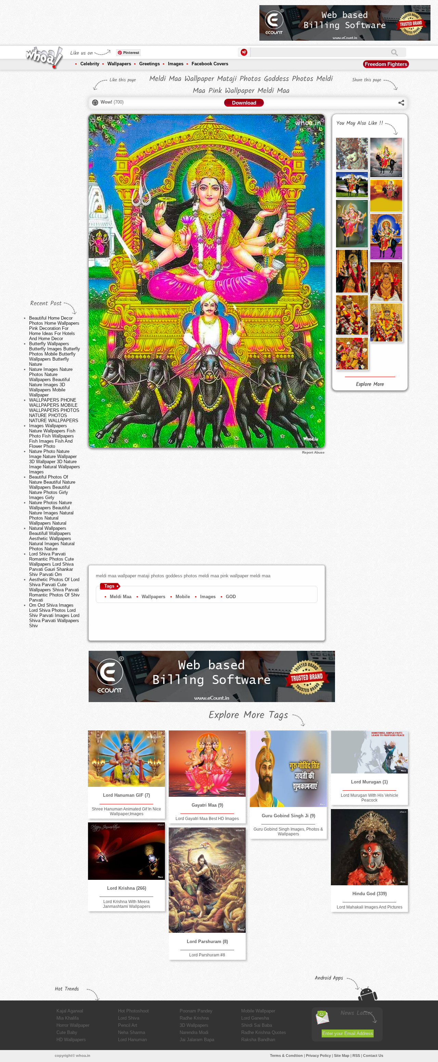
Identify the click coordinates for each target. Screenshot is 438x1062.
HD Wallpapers (71, 1039)
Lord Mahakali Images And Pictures (369, 907)
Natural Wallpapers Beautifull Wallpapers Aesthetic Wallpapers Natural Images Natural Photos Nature (52, 538)
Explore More (370, 384)
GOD (231, 596)
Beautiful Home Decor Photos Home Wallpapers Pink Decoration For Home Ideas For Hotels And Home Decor (54, 328)
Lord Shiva (128, 1018)
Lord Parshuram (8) (207, 941)
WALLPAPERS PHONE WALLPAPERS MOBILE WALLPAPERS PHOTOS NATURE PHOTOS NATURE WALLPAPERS (54, 410)
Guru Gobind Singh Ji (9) (288, 815)
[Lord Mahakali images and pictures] (369, 847)
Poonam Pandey (196, 1010)
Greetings (149, 63)
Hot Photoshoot (133, 1010)
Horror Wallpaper (72, 1025)
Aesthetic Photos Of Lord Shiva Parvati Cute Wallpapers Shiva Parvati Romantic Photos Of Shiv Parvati (54, 590)
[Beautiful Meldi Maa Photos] (352, 271)
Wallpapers (119, 63)
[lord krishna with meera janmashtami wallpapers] (126, 851)
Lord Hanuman (132, 1039)
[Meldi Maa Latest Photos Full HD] (386, 195)
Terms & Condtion (286, 1055)
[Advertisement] (129, 20)
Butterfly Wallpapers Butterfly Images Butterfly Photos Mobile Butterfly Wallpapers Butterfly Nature (54, 354)
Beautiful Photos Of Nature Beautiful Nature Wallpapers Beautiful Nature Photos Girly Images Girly (52, 487)
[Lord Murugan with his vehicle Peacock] (369, 752)
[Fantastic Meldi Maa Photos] (386, 236)
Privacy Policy (318, 1055)
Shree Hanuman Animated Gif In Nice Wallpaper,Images (126, 811)
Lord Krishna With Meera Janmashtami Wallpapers (126, 904)
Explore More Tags (248, 715)
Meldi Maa (120, 596)
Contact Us (373, 1055)
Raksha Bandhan (258, 1039)
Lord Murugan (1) (369, 781)
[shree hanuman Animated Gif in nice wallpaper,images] (126, 758)
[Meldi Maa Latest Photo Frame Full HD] (386, 281)
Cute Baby (66, 1032)
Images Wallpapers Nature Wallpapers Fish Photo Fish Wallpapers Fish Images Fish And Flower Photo (52, 436)
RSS (356, 1055)
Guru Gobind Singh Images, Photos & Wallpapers (288, 831)
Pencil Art (127, 1025)
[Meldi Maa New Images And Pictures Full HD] (386, 322)
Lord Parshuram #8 (207, 955)
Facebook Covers (210, 63)
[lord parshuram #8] (207, 880)
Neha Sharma (131, 1032)
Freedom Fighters (386, 64)
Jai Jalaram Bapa (197, 1039)
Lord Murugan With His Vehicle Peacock (369, 798)
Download (244, 103)
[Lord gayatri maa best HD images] (207, 763)
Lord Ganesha (255, 1018)
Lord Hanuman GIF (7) (126, 795)
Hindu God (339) (369, 893)
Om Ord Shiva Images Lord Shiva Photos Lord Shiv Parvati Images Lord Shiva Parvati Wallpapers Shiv (54, 615)
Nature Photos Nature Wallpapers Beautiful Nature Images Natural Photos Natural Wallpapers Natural (51, 513)
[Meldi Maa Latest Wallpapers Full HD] (352, 315)
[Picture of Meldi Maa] (352, 223)
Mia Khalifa (67, 1018)
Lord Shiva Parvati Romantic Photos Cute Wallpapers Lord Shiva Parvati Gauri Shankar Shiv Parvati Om (51, 564)
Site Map (341, 1055)
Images (175, 63)
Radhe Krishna (194, 1018)
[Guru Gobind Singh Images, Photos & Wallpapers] (288, 768)
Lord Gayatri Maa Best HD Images (207, 818)
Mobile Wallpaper (258, 1010)
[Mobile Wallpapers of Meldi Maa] (352, 353)
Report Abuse (313, 452)
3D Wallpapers (194, 1025)
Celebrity (89, 63)
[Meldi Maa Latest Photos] (352, 184)
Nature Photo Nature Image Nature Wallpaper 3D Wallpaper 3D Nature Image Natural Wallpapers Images (54, 461)
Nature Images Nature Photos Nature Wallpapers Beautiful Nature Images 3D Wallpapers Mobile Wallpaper (51, 382)
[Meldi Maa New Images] (386, 157)
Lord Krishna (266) (126, 888)
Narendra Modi (194, 1032)
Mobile (183, 596)
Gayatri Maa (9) (207, 805)
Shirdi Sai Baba (256, 1025)
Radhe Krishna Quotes (263, 1032)
